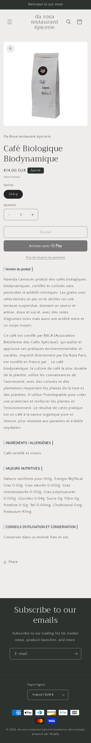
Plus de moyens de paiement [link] (45, 257)
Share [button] (13, 562)
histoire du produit (18, 269)
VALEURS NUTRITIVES (23, 468)
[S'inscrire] (75, 653)
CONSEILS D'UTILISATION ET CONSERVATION (40, 527)
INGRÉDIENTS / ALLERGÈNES (28, 443)
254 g (16, 195)
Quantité (10, 205)
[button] (9, 22)
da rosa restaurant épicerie (35, 729)
